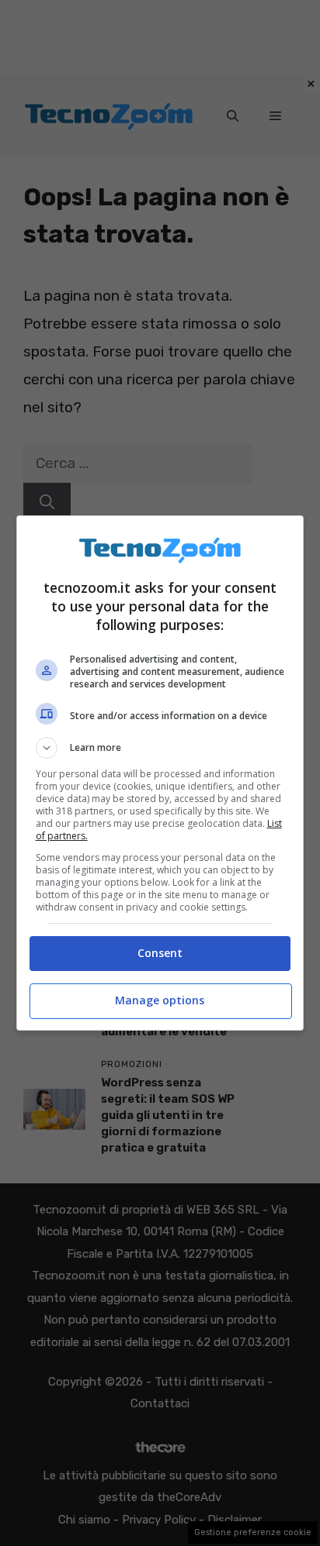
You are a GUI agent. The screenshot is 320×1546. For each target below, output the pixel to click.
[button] (160, 748)
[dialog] (160, 773)
